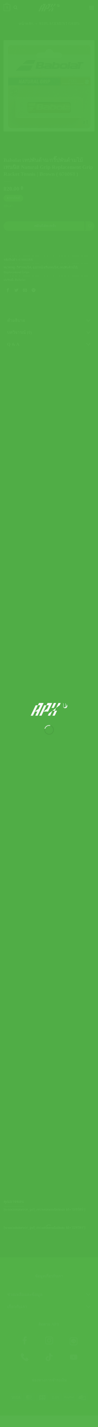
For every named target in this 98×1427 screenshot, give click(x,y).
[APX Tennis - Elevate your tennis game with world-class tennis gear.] (49, 709)
